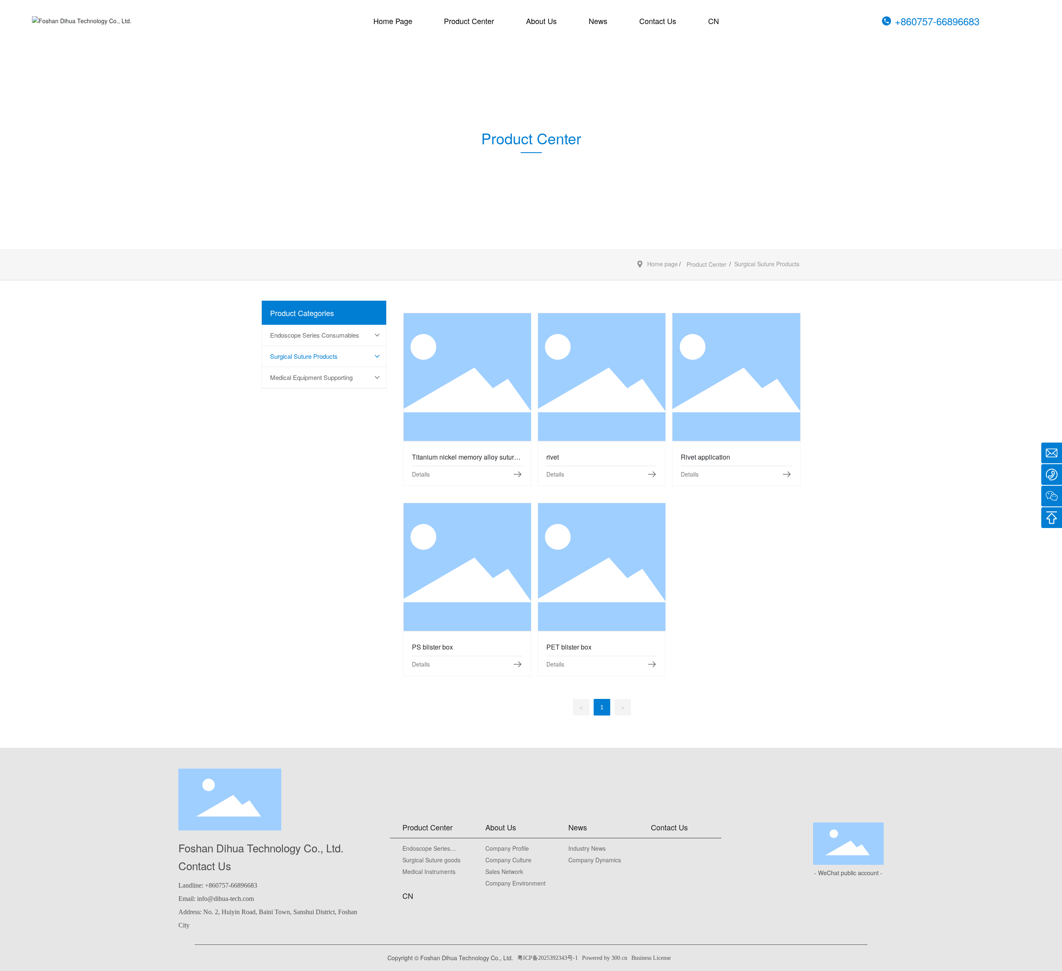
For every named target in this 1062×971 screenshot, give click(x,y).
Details (421, 474)
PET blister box (601, 567)
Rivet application (736, 377)
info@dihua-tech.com (225, 898)
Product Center (706, 264)
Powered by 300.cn (604, 958)
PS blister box (467, 567)
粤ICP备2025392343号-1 (547, 958)
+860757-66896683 (937, 21)
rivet (602, 377)
